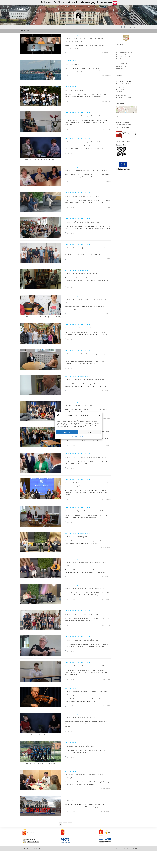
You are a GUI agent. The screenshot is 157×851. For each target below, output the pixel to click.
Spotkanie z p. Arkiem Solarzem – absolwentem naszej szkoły (85, 328)
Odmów (89, 432)
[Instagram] (124, 27)
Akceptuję (67, 432)
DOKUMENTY (80, 27)
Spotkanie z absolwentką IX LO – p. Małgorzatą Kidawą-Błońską (85, 457)
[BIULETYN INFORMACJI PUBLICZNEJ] (126, 135)
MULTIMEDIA (119, 58)
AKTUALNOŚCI (119, 48)
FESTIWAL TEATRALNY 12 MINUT (124, 52)
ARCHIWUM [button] (91, 27)
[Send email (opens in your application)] (130, 27)
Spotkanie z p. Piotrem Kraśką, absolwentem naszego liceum (85, 588)
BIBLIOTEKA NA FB (120, 69)
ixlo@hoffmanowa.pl (124, 91)
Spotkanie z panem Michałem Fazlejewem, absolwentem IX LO (85, 717)
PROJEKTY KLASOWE (121, 54)
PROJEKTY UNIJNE (122, 159)
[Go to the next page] (70, 824)
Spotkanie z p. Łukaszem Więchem (76, 537)
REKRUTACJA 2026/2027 (40, 27)
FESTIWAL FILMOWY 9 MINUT (123, 50)
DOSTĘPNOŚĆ (127, 848)
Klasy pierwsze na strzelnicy (74, 90)
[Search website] (134, 27)
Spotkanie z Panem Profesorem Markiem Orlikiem (81, 274)
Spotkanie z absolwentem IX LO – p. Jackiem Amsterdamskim (85, 380)
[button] (100, 415)
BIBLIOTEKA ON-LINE (121, 66)
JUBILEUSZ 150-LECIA (84, 35)
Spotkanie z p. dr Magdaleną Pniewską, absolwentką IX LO (84, 511)
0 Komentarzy (71, 53)
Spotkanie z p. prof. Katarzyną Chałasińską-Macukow (82, 640)
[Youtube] (127, 27)
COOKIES (134, 848)
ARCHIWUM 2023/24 (70, 35)
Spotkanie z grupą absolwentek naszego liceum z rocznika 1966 (86, 170)
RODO (117, 848)
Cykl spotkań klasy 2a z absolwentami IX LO (79, 405)
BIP (121, 848)
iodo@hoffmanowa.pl (125, 124)
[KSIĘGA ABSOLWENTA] (121, 150)
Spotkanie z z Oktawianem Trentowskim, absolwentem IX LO (84, 666)
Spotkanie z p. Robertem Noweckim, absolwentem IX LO (83, 196)
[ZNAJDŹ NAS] (126, 109)
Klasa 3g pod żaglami (72, 64)
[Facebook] (121, 27)
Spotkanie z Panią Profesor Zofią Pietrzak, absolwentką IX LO (85, 614)
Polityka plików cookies (77, 436)
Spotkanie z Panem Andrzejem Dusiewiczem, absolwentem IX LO (86, 248)
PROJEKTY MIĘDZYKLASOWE (85, 797)
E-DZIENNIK (119, 71)
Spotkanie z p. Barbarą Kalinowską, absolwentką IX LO (82, 142)
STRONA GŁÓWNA (24, 27)
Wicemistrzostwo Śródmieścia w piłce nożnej (79, 746)
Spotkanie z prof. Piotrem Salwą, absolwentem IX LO (82, 222)
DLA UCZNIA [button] (67, 27)
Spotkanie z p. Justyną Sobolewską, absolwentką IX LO (82, 116)
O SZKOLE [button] (54, 27)
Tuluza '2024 (69, 800)
